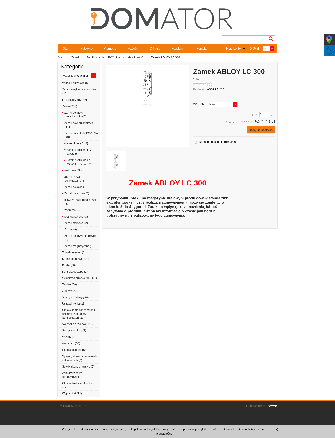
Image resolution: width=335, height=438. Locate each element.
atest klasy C (135, 57)
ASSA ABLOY (215, 89)
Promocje (110, 48)
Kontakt (201, 48)
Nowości (133, 48)
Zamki (75, 57)
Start (66, 48)
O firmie (155, 48)
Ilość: (254, 115)
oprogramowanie (256, 405)
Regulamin (178, 48)
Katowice (86, 48)
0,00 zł (254, 48)
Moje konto (233, 48)
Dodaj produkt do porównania (217, 141)
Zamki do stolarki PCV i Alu (103, 57)
